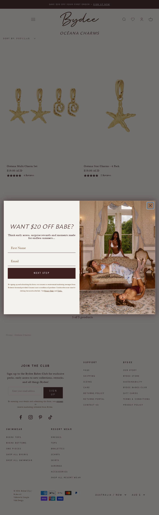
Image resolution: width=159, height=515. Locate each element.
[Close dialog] (150, 205)
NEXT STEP (42, 273)
